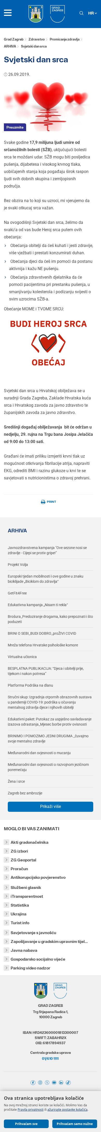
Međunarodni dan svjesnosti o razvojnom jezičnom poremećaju (48, 767)
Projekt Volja (18, 564)
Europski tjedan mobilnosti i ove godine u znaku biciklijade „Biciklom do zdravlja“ (45, 579)
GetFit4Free (17, 593)
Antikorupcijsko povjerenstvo (38, 877)
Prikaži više (50, 806)
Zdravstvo (36, 39)
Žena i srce (16, 781)
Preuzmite (15, 127)
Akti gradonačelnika (29, 842)
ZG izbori (19, 851)
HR (91, 13)
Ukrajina (18, 914)
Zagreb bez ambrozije (25, 793)
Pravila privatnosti (31, 1109)
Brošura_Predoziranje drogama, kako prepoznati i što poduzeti (50, 619)
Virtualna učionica (22, 657)
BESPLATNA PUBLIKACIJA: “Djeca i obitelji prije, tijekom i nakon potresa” (46, 671)
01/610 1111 (50, 1058)
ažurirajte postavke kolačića (67, 1109)
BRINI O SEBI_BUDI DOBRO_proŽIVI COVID (42, 633)
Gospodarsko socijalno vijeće (38, 959)
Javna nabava (24, 950)
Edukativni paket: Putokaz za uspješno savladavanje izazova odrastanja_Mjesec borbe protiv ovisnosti (49, 721)
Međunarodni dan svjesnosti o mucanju (39, 753)
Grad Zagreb (14, 39)
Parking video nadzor (30, 968)
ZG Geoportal (23, 860)
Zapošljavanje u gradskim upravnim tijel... (49, 941)
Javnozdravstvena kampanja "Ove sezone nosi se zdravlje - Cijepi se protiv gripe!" (47, 550)
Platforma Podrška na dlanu (30, 685)
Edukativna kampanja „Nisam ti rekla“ (38, 605)
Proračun (19, 869)
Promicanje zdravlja (65, 39)
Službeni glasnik (26, 887)
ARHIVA (10, 46)
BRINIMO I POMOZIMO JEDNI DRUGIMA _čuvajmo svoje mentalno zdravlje (48, 738)
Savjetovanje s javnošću (33, 932)
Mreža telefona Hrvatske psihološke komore (43, 645)
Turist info (20, 923)
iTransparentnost (27, 896)
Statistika (20, 905)
